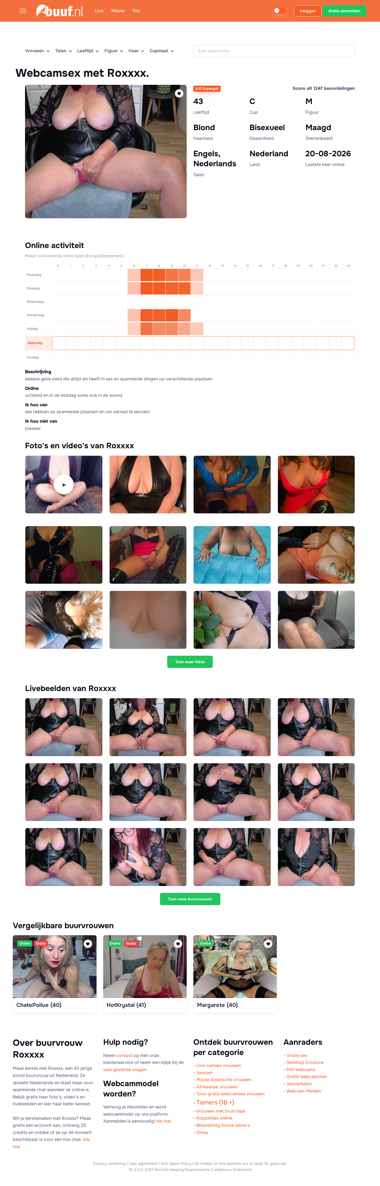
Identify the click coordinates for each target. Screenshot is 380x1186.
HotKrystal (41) (126, 1005)
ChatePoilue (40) (38, 1005)
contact (124, 1055)
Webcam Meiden (303, 1091)
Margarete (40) (217, 1005)
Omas (202, 1132)
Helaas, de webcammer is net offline (104, 226)
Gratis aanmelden (344, 10)
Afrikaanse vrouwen (217, 1087)
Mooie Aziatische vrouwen (223, 1080)
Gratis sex (297, 1055)
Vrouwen (34, 51)
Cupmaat (159, 51)
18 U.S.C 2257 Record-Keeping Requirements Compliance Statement (190, 1169)
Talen (60, 51)
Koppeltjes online (214, 1118)
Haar (134, 51)
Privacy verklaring (109, 1163)
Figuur (111, 51)
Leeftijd (85, 51)
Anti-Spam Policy (176, 1163)
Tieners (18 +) (215, 1102)
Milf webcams (301, 1070)
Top (136, 11)
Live (99, 11)
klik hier (164, 1121)
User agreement (143, 1163)
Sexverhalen (299, 1084)
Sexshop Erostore (305, 1062)
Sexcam (204, 1073)
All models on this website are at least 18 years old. (241, 1163)
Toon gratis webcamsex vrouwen (230, 1094)
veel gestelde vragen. (125, 1070)
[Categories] (25, 11)
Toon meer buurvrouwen (190, 899)
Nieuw (118, 11)
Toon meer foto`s (190, 661)
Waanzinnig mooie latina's (223, 1125)
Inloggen (308, 10)
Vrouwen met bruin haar (221, 1111)
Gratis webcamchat (307, 1076)
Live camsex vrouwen (218, 1065)
